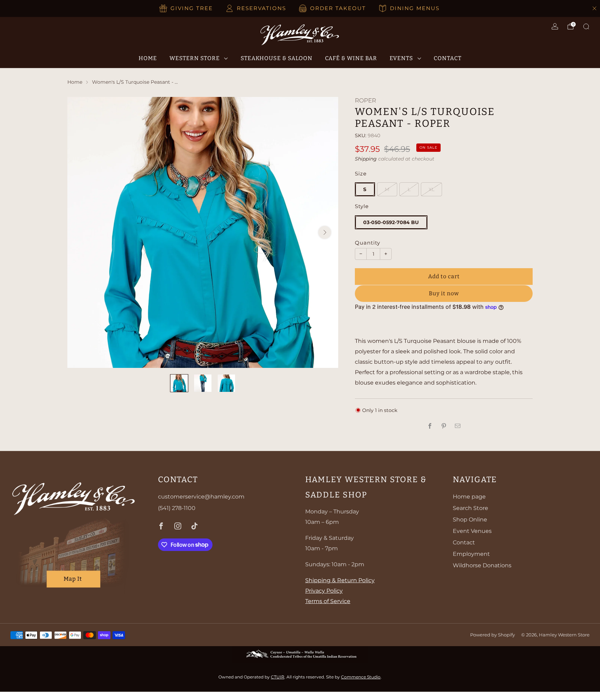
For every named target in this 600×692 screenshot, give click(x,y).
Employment (471, 554)
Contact (447, 58)
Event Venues (472, 531)
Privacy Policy (324, 590)
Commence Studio (361, 676)
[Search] (586, 26)
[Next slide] (324, 232)
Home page (469, 496)
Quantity (367, 243)
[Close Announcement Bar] (594, 8)
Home (148, 58)
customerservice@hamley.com (201, 496)
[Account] (554, 26)
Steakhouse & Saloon (276, 58)
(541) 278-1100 (176, 508)
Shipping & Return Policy (340, 580)
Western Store (194, 58)
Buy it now (444, 293)
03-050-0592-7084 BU (391, 222)
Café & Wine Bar (351, 58)
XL (431, 189)
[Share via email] (457, 426)
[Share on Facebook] (430, 426)
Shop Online (470, 519)
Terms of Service (327, 601)
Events (401, 58)
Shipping (366, 159)
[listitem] (186, 8)
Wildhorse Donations (482, 565)
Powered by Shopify (492, 634)
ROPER (365, 100)
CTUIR (277, 676)
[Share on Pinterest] (444, 426)
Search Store (470, 508)
